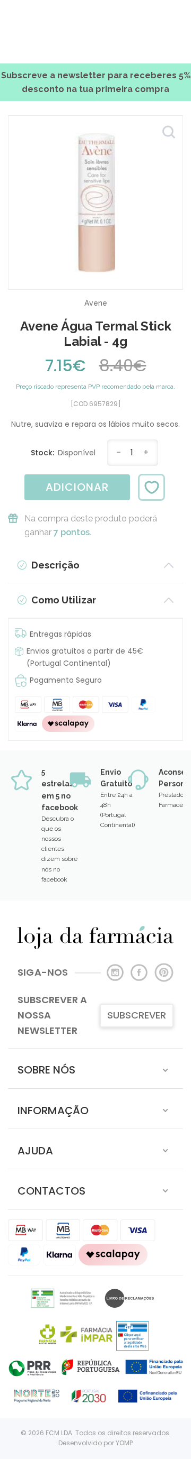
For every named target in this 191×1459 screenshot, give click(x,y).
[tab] (95, 1068)
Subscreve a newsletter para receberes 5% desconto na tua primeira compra (95, 82)
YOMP (124, 1442)
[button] (95, 1068)
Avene (95, 303)
